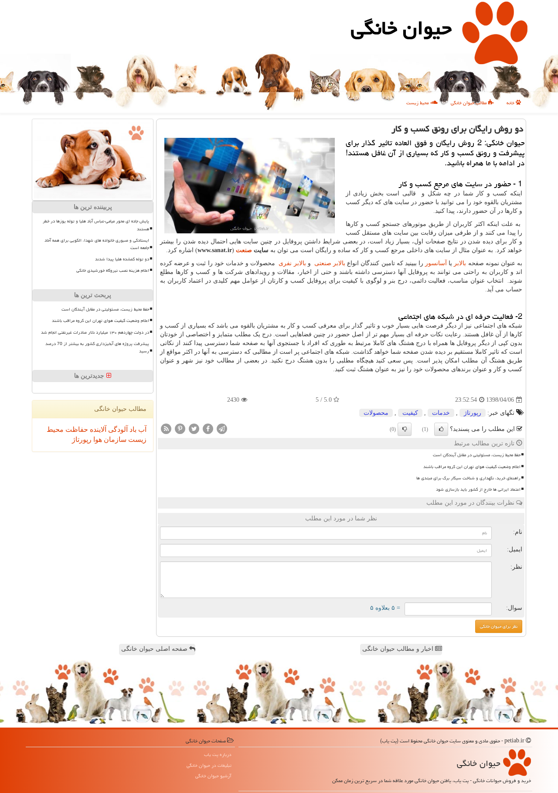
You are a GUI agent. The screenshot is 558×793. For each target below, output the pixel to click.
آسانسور (436, 263)
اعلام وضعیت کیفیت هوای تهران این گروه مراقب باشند (472, 466)
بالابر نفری (292, 263)
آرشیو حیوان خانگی (213, 775)
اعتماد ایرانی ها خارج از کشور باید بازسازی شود (478, 489)
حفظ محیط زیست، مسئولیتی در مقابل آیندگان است (477, 455)
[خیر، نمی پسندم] (405, 429)
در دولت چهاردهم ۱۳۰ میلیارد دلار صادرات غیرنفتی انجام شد (95, 332)
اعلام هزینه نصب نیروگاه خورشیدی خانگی (112, 270)
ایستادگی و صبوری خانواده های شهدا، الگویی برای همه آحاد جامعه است (96, 244)
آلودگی (117, 429)
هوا (97, 439)
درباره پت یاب (217, 754)
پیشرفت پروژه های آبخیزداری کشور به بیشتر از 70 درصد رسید (97, 347)
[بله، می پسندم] (441, 429)
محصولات (376, 413)
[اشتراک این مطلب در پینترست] (180, 428)
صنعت (244, 250)
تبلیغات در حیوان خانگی (209, 765)
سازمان (114, 439)
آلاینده (97, 429)
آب (141, 429)
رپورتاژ (472, 413)
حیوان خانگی (401, 28)
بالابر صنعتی (329, 263)
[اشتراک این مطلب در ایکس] (194, 428)
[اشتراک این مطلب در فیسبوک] (208, 428)
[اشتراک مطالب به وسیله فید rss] (166, 428)
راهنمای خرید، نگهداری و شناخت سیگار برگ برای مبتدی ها (468, 478)
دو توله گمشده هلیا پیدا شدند (122, 259)
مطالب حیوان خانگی (469, 102)
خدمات (441, 413)
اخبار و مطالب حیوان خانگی (398, 649)
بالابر (460, 263)
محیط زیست (418, 102)
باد (132, 429)
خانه (511, 102)
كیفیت (410, 413)
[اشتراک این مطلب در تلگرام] (222, 428)
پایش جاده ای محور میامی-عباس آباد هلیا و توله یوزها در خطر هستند (96, 225)
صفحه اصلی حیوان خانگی (155, 649)
